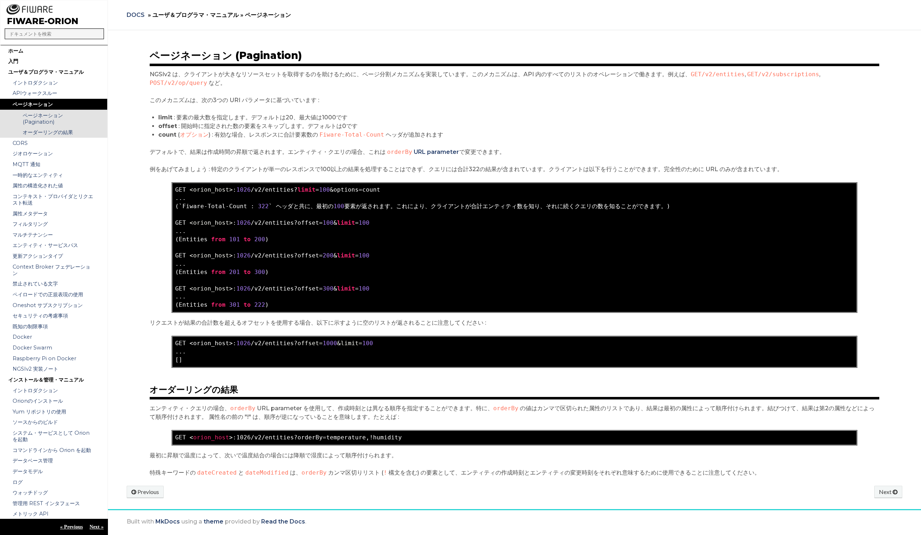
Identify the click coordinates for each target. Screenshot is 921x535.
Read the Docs (283, 521)
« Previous (71, 527)
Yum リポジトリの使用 (39, 411)
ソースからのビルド (35, 422)
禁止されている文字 (35, 283)
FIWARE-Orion (42, 21)
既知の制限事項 (30, 326)
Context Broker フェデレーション (51, 270)
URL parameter (436, 151)
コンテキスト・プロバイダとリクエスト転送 (53, 199)
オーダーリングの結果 (48, 132)
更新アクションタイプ (38, 256)
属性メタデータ (30, 213)
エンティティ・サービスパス (45, 245)
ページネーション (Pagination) (43, 118)
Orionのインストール (38, 401)
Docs (136, 15)
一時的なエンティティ (38, 175)
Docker (22, 337)
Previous (147, 491)
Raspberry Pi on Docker (44, 358)
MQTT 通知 (26, 164)
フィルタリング (30, 224)
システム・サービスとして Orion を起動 (51, 436)
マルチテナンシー (33, 235)
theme (213, 521)
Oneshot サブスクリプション (48, 305)
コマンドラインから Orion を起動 (52, 450)
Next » (97, 527)
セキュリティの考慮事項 (40, 315)
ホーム (15, 50)
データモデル (28, 471)
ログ (18, 482)
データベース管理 (33, 460)
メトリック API (31, 514)
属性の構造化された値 (38, 185)
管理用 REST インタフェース (46, 503)
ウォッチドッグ (30, 492)
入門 (13, 61)
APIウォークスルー (35, 93)
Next (886, 491)
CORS (20, 143)
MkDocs (167, 521)
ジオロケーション (33, 153)
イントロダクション (35, 82)
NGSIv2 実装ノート (35, 369)
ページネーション (33, 104)
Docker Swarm (32, 347)
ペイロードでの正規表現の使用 (48, 294)
